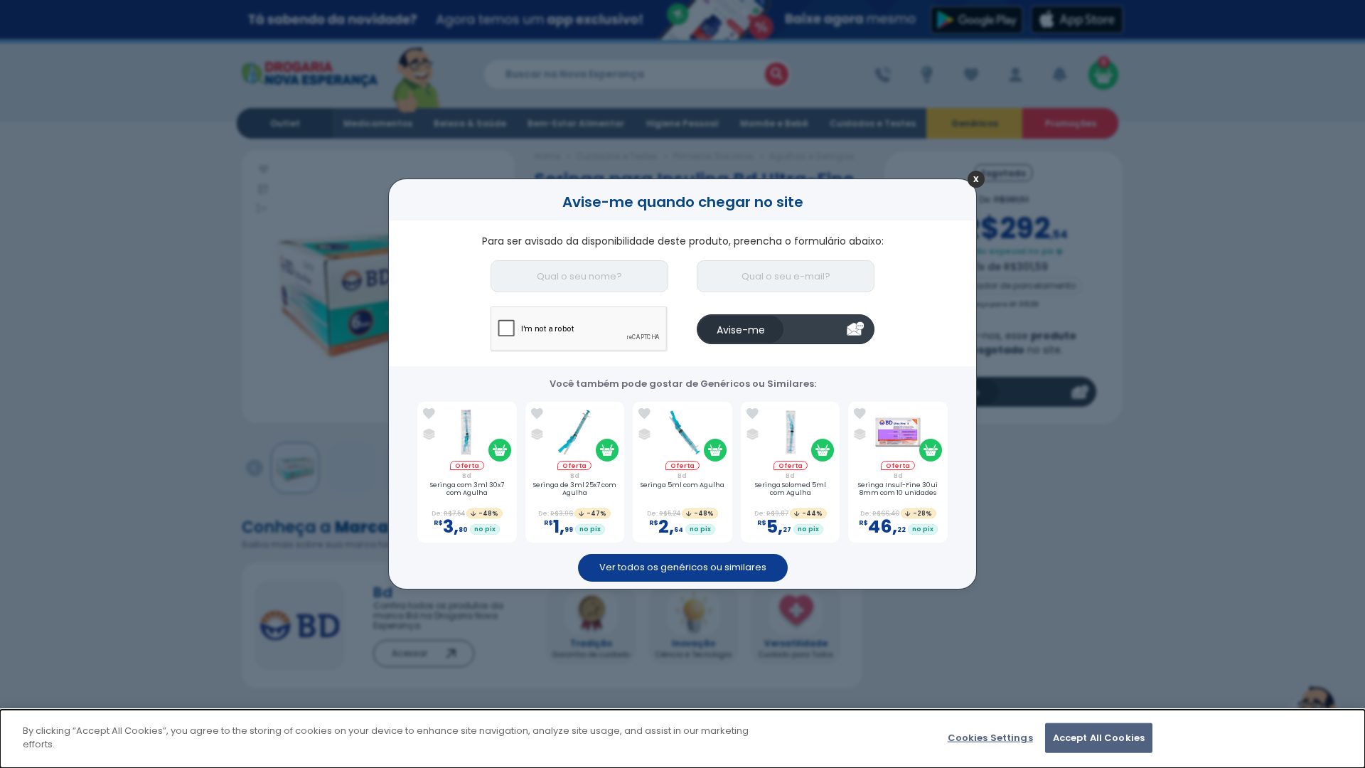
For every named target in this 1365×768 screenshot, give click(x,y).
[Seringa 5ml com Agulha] (682, 434)
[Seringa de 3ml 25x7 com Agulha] (574, 434)
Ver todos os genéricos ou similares (682, 567)
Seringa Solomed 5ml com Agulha (790, 489)
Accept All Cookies (1099, 738)
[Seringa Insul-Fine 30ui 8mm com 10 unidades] (898, 434)
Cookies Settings (990, 738)
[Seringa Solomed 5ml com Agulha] (790, 434)
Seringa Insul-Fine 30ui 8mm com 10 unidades (898, 489)
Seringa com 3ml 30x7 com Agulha (467, 489)
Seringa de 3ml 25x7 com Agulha (574, 489)
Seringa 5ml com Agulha (682, 485)
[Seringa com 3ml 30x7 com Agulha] (466, 434)
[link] (429, 413)
